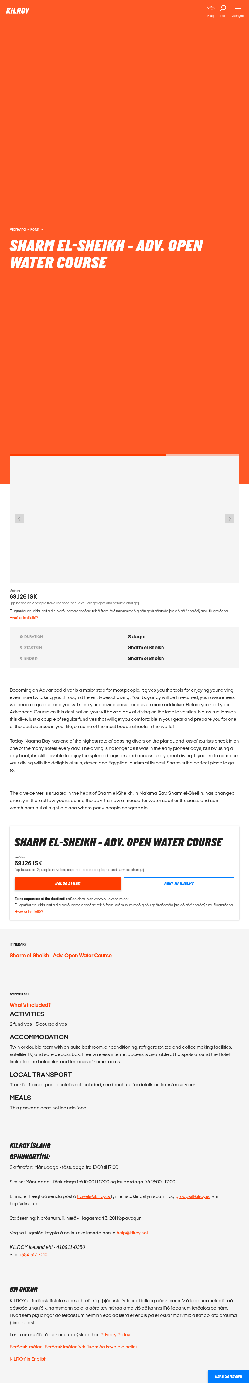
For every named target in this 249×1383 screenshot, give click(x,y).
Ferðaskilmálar (26, 1346)
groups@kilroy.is (193, 1196)
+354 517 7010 (33, 1254)
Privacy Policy (115, 1334)
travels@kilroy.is (94, 1196)
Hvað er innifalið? (24, 617)
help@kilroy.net (132, 1232)
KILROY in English (28, 1358)
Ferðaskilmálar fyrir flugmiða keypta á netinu (91, 1346)
